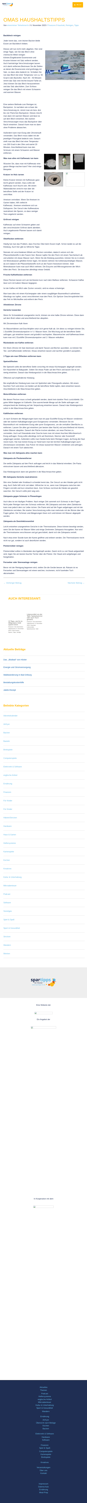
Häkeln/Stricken (10, 818)
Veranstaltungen (43, 1467)
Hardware (7, 826)
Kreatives (7, 869)
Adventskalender (10, 716)
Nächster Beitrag (76, 583)
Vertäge (19, 632)
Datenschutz (43, 1487)
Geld (13, 630)
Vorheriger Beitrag (12, 583)
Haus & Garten (9, 835)
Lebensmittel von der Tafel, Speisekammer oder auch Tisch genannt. (34, 616)
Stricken (6, 937)
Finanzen (51, 25)
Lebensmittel (30, 627)
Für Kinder (7, 801)
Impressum (43, 1484)
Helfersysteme (9, 843)
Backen (6, 733)
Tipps (76, 25)
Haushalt (61, 25)
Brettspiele (7, 750)
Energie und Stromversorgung (17, 667)
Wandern (7, 945)
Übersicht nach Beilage (46, 1423)
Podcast (6, 894)
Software (7, 903)
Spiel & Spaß (8, 920)
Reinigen (69, 25)
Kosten (17, 630)
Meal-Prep (43, 1492)
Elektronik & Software (12, 767)
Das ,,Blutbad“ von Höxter (15, 660)
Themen (43, 1390)
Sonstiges (7, 911)
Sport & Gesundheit (11, 928)
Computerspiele (10, 758)
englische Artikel (10, 775)
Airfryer (6, 724)
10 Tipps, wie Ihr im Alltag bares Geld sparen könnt (15, 623)
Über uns (43, 1470)
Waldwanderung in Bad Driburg (17, 675)
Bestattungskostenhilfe (13, 682)
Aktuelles (43, 1387)
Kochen (6, 860)
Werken (6, 954)
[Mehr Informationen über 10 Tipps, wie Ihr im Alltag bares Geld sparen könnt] (16, 610)
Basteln (6, 741)
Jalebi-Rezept (9, 690)
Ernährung (7, 784)
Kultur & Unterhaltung (12, 877)
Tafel (37, 629)
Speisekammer (31, 629)
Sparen (10, 632)
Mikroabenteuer (10, 886)
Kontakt (43, 1473)
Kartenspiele (8, 852)
